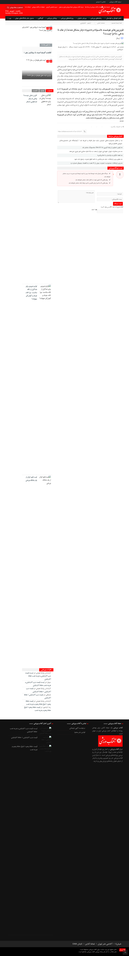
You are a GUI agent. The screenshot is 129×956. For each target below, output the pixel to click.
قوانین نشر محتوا (79, 732)
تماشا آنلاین (90, 944)
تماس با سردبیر (101, 2)
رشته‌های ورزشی (96, 18)
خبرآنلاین (120, 49)
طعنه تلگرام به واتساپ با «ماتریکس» (109, 155)
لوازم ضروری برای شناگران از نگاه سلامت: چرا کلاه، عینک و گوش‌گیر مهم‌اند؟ (31, 292)
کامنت (35, 90)
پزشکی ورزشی (52, 18)
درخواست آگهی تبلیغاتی (77, 728)
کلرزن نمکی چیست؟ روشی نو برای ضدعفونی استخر (30, 98)
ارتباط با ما (27, 7)
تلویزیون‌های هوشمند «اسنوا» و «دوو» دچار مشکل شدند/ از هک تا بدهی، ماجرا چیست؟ (91, 32)
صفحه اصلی (101, 23)
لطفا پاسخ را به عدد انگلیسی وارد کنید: (112, 207)
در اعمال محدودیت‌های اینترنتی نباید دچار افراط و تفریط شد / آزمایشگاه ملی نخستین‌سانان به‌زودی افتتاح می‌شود (90, 142)
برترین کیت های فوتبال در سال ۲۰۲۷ (39, 75)
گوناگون (40, 18)
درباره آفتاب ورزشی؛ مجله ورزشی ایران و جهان (71, 7)
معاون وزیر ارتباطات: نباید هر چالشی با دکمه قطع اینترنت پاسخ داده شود (97, 159)
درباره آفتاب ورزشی (115, 2)
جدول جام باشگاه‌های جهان (24, 18)
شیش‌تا (118, 944)
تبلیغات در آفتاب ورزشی (38, 7)
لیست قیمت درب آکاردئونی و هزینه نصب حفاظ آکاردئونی (38, 676)
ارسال (118, 38)
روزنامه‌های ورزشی (67, 18)
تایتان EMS (77, 944)
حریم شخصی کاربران (51, 7)
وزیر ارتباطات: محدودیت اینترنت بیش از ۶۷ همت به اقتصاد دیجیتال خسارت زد (96, 163)
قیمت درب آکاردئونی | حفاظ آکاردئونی (24, 737)
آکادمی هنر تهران (105, 944)
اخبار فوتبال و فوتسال (113, 18)
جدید (42, 90)
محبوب (49, 90)
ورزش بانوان (82, 18)
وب (10, 18)
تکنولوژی (83, 23)
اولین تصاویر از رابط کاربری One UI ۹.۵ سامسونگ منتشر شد (101, 147)
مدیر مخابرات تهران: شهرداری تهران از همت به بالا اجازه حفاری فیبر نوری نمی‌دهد (95, 151)
